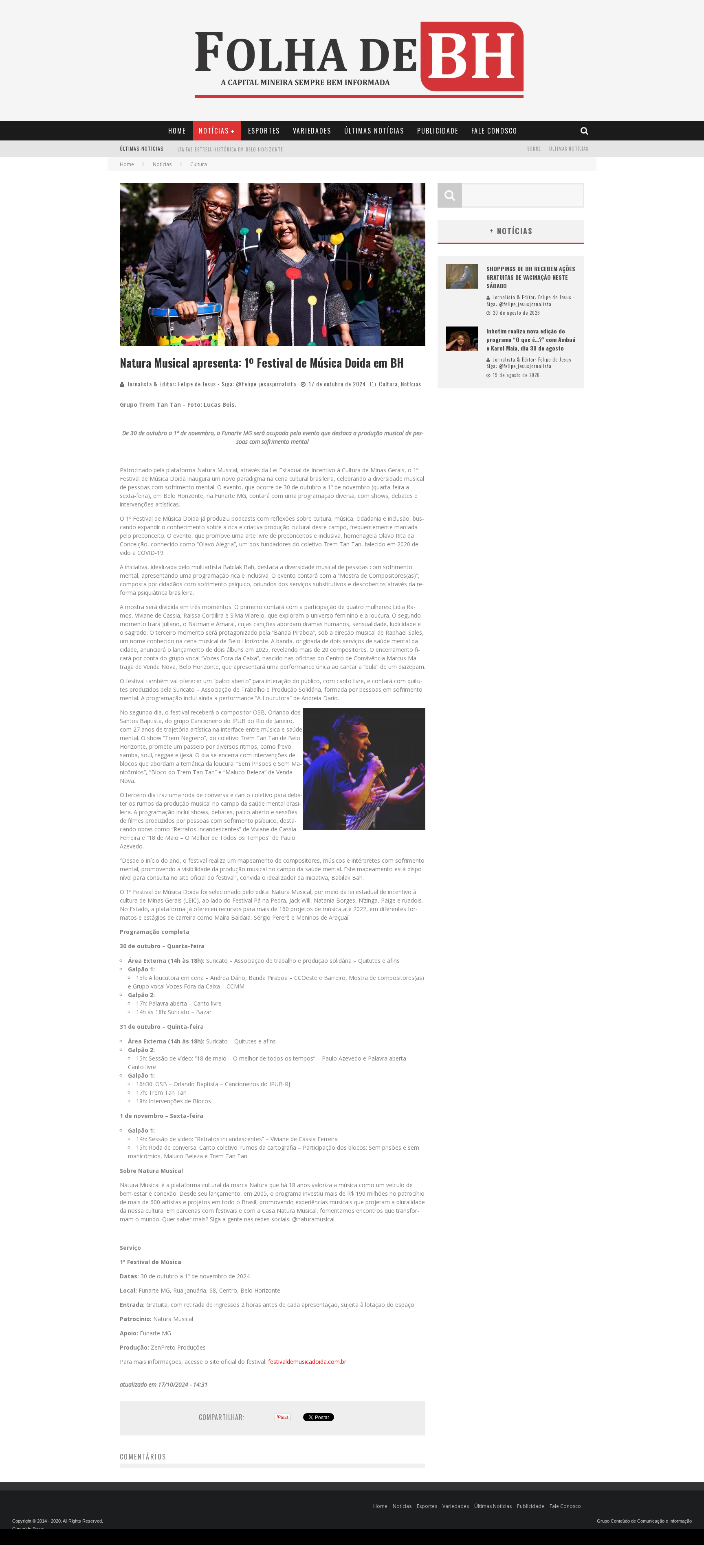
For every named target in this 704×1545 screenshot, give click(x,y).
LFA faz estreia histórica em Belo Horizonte (230, 142)
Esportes (264, 131)
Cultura (388, 383)
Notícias (214, 131)
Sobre (534, 148)
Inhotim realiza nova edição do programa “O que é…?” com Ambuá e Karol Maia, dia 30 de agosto (530, 339)
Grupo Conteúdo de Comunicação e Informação (644, 1521)
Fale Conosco (494, 131)
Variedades (312, 131)
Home (177, 131)
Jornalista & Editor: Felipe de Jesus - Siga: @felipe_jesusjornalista (212, 383)
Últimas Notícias (374, 131)
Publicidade (437, 131)
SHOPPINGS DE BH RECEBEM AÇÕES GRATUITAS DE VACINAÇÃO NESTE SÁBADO (530, 277)
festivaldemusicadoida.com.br (307, 1361)
